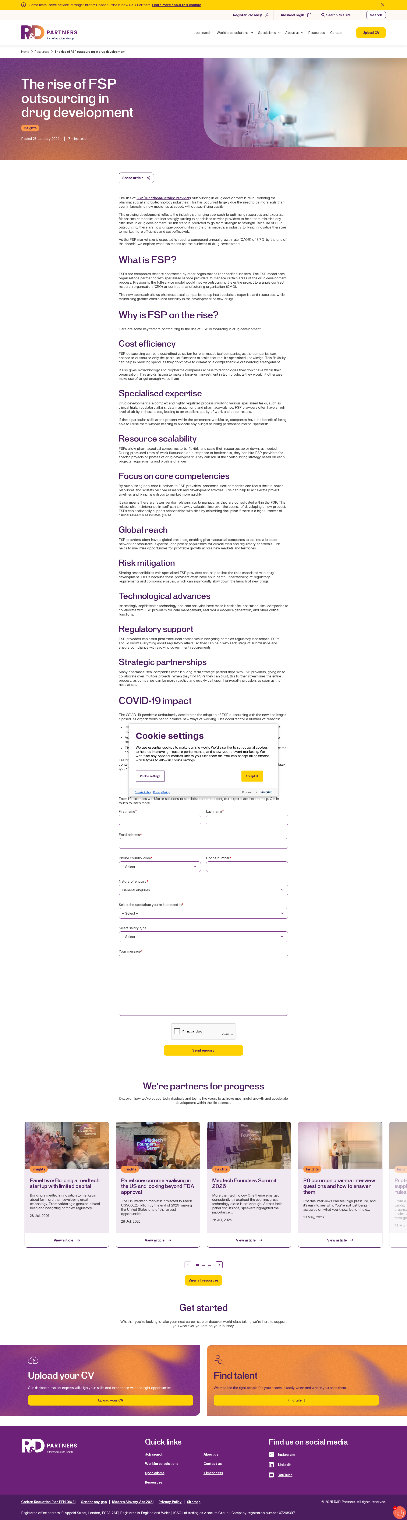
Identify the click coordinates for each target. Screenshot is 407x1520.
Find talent (296, 1400)
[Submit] (322, 15)
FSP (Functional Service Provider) (164, 198)
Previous (187, 1264)
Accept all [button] (252, 776)
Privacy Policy (161, 792)
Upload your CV (110, 1400)
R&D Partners (49, 32)
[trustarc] (265, 792)
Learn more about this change (176, 5)
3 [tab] (209, 1265)
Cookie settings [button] (150, 776)
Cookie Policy (143, 792)
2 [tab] (203, 1265)
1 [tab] (197, 1265)
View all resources (203, 1280)
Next (219, 1264)
